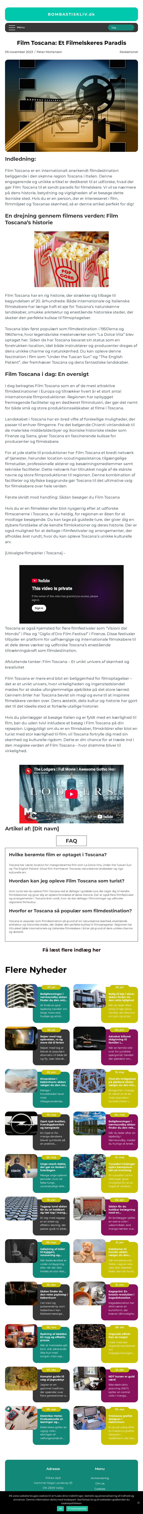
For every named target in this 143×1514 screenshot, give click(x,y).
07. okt (51, 1369)
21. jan (120, 1242)
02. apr (119, 1199)
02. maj (51, 1157)
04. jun (119, 1029)
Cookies (99, 1489)
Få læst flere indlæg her (71, 950)
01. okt (119, 1369)
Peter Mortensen (49, 52)
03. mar (51, 1242)
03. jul (119, 987)
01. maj (119, 1157)
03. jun (51, 1072)
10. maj (51, 1114)
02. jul (51, 1029)
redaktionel (129, 52)
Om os (99, 1483)
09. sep (51, 1409)
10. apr (51, 1199)
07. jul (51, 987)
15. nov (119, 1284)
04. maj (120, 1114)
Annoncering (100, 1478)
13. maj (119, 1072)
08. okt (119, 1327)
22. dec (51, 1284)
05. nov (51, 1327)
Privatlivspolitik (77, 1508)
